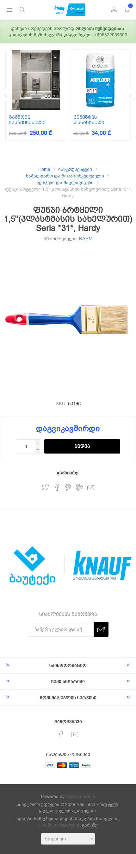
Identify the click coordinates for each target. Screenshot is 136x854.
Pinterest (68, 487)
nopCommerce (80, 797)
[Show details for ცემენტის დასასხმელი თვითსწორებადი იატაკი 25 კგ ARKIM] (100, 80)
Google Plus (79, 487)
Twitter (45, 487)
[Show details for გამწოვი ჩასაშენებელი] (36, 80)
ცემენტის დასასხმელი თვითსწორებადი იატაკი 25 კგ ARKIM (97, 120)
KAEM (86, 239)
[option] (35, 95)
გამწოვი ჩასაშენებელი (27, 120)
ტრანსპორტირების (60, 825)
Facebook (56, 487)
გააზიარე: (68, 473)
